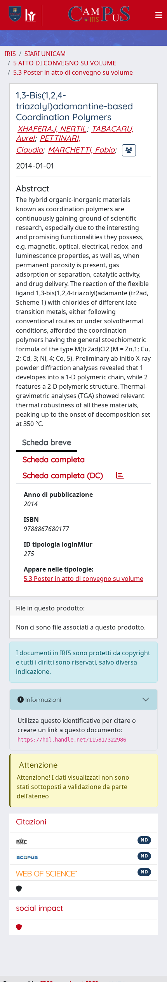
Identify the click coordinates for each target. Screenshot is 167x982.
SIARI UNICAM (45, 53)
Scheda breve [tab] (46, 442)
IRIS (10, 53)
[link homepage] (23, 15)
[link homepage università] (99, 15)
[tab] (120, 475)
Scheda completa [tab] (54, 459)
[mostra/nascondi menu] (158, 15)
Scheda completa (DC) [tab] (63, 475)
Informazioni (42, 699)
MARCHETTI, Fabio (81, 149)
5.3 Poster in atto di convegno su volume (73, 72)
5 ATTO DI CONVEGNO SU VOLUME (64, 63)
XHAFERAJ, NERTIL (51, 128)
